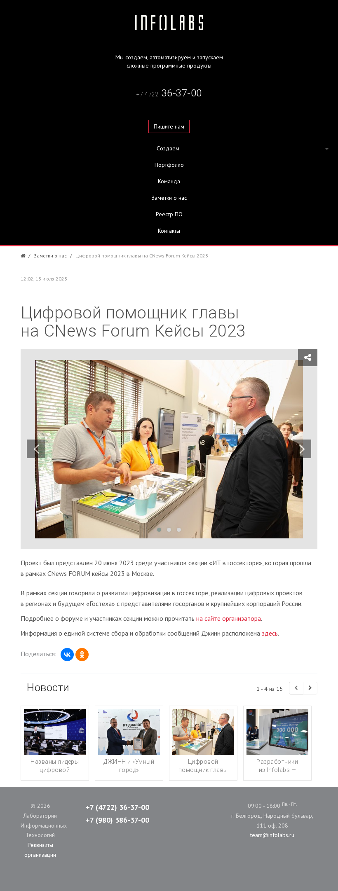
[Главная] (23, 256)
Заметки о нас (169, 197)
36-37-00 (169, 93)
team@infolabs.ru (272, 835)
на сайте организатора (228, 618)
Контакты (169, 230)
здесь (270, 633)
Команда (169, 181)
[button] (169, 148)
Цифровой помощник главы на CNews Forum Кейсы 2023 (203, 774)
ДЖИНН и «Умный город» (128, 765)
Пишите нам (169, 126)
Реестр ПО (169, 214)
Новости (48, 687)
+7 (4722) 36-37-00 (117, 807)
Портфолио (169, 164)
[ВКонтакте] (67, 654)
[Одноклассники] (82, 654)
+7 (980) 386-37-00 (117, 820)
